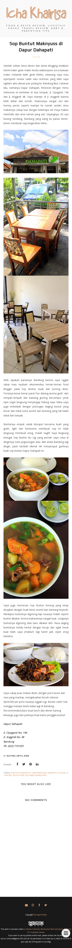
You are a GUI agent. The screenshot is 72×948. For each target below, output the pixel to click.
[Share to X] (24, 764)
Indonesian (39, 773)
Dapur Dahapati (21, 773)
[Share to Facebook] (17, 764)
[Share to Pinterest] (30, 764)
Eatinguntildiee (40, 914)
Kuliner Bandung (36, 775)
